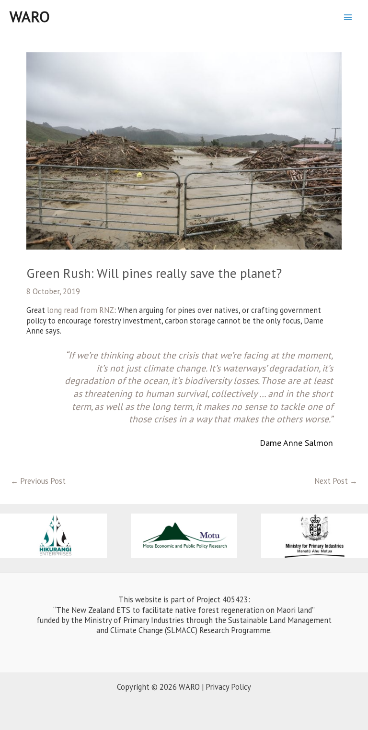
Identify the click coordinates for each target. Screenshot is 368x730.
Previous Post (38, 481)
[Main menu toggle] (347, 17)
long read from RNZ (80, 310)
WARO (30, 16)
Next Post (335, 481)
